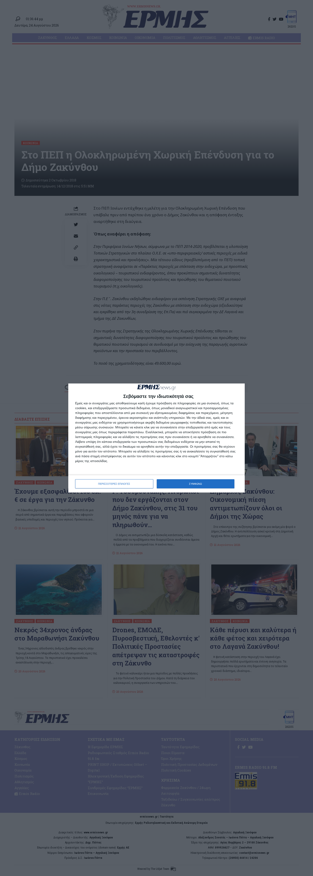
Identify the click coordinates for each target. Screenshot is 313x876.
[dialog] (156, 438)
